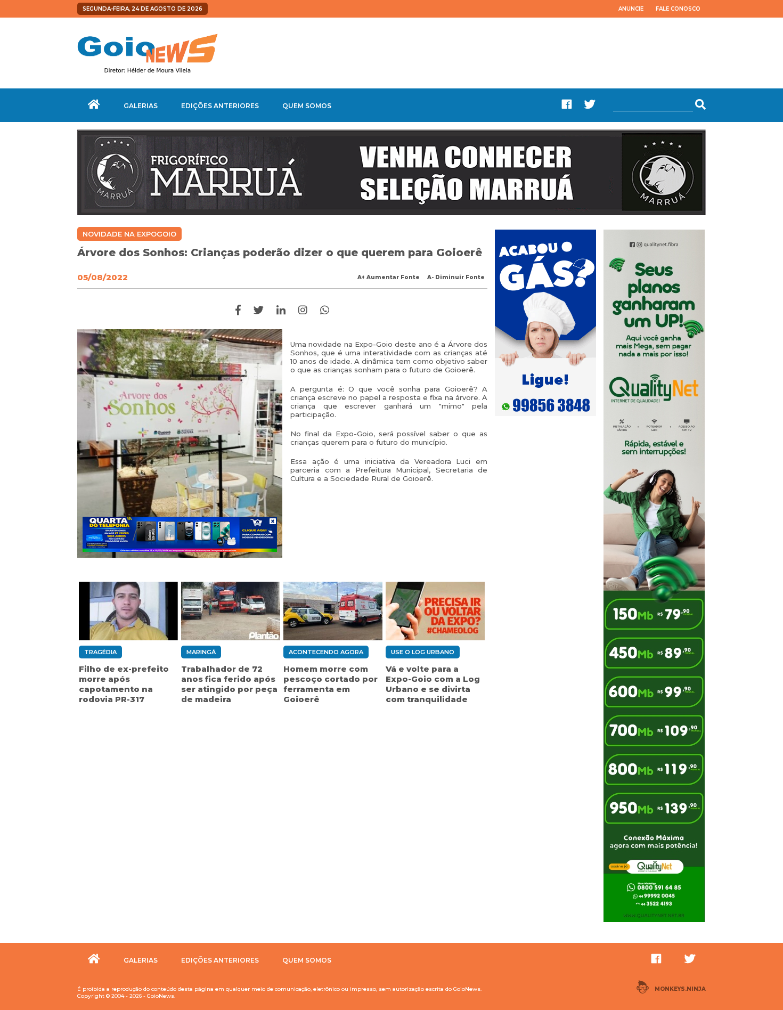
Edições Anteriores (220, 106)
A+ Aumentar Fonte (388, 277)
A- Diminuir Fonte (456, 277)
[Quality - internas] (654, 923)
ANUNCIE (630, 8)
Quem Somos (306, 106)
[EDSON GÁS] (545, 417)
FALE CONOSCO (678, 8)
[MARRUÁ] (391, 212)
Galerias (141, 106)
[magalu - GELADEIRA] (180, 534)
